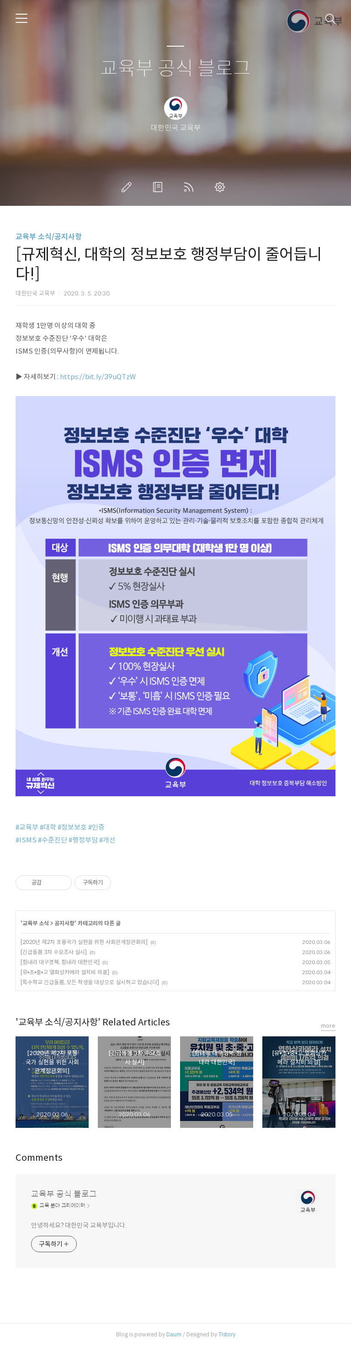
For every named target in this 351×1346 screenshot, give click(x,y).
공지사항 (64, 923)
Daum (173, 1334)
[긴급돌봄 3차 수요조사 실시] (54, 952)
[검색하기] (330, 18)
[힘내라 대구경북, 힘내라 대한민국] (60, 962)
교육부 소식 (35, 923)
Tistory (226, 1334)
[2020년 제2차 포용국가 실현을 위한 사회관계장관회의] (84, 941)
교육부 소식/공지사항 (49, 236)
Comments (39, 1158)
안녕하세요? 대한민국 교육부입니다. (79, 1225)
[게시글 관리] (61, 883)
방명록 (159, 187)
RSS (191, 187)
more (328, 1026)
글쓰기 (128, 187)
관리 (222, 187)
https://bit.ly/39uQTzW (98, 376)
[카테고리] (21, 18)
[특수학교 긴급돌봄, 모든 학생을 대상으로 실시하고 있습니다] (90, 982)
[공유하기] (50, 883)
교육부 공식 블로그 (175, 69)
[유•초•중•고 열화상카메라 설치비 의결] (65, 972)
